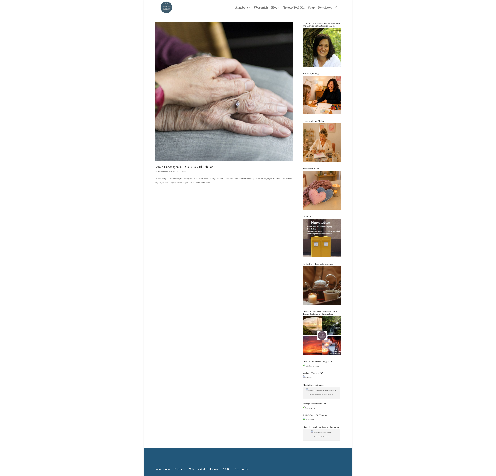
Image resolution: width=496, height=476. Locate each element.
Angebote (241, 8)
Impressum (163, 469)
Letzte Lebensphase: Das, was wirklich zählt (185, 166)
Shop (311, 8)
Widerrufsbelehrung (204, 469)
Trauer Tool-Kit (294, 8)
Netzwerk (241, 469)
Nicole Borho (163, 171)
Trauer (183, 171)
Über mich (261, 8)
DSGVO (180, 469)
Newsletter (325, 8)
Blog (274, 8)
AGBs (227, 469)
